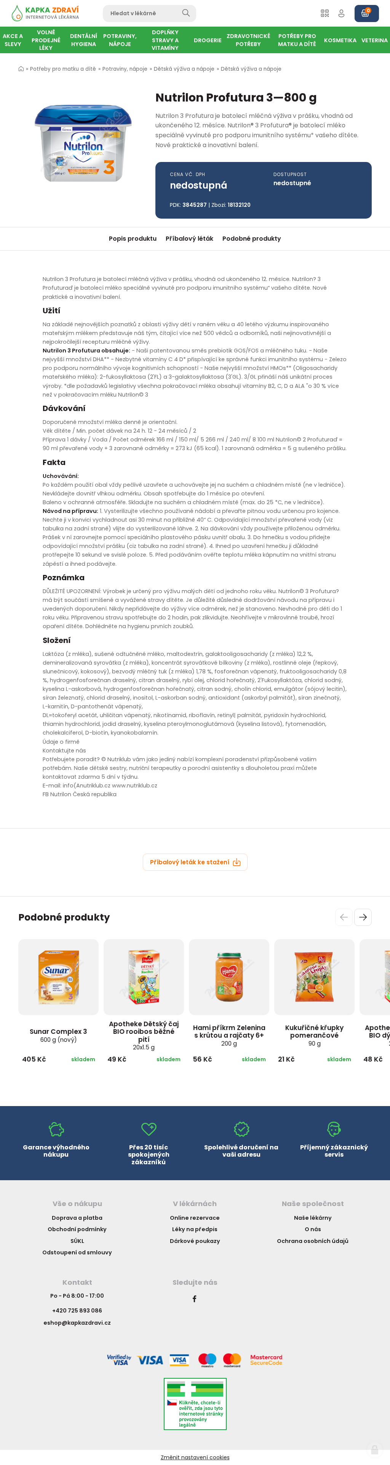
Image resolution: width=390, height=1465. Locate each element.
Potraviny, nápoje (124, 69)
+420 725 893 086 (77, 1310)
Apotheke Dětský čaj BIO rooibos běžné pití (144, 1035)
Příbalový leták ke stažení (190, 862)
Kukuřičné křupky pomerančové (314, 1035)
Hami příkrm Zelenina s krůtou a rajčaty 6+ (229, 1035)
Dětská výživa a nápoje (184, 69)
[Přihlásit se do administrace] (374, 1449)
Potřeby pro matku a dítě (63, 69)
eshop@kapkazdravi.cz (77, 1323)
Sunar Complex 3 (58, 1035)
